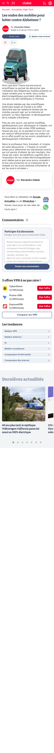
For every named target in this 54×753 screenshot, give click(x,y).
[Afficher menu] (3, 3)
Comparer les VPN (27, 315)
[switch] (44, 3)
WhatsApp (28, 201)
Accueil (6, 9)
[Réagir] (5, 42)
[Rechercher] (8, 3)
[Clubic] (27, 3)
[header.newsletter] (13, 3)
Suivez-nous (14, 36)
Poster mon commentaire (27, 266)
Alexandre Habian (22, 27)
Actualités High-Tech (22, 9)
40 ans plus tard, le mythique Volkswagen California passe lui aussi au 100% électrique (20, 429)
